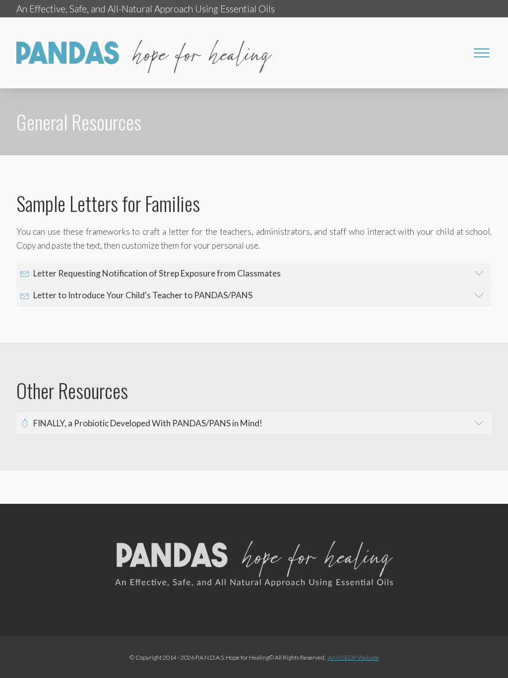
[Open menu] (482, 53)
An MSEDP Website (353, 657)
